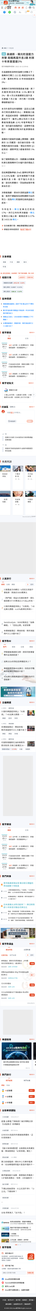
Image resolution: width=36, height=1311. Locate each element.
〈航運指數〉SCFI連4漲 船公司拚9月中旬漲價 (5, 500)
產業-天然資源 (12, 967)
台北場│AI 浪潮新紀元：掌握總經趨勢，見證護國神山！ (21, 355)
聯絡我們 (27, 1304)
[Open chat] (31, 12)
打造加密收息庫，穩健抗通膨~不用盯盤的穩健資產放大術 (21, 365)
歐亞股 (11, 48)
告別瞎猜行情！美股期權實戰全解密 (19, 225)
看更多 (31, 332)
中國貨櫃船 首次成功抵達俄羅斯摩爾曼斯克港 (30, 500)
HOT (10, 345)
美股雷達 (11, 723)
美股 (5, 48)
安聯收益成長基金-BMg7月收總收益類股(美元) (14, 973)
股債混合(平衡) (13, 978)
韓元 (30, 192)
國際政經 (11, 708)
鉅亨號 (18, 1300)
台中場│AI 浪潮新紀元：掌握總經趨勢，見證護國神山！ (21, 346)
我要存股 (30, 277)
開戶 (32, 975)
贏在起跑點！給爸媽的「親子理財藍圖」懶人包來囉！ (17, 273)
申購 (32, 963)
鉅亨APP (11, 1300)
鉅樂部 (24, 1300)
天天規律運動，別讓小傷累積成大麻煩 (30, 475)
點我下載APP (25, 229)
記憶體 (9, 1090)
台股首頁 (22, 277)
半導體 (9, 1102)
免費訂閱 (31, 1273)
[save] (26, 12)
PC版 (4, 1300)
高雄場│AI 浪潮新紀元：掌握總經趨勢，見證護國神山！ (21, 374)
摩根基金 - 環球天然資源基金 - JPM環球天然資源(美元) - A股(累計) (14, 961)
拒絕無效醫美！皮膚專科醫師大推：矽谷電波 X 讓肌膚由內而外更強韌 (17, 500)
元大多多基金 (6, 983)
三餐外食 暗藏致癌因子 (18, 475)
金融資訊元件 (18, 1304)
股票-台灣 (11, 987)
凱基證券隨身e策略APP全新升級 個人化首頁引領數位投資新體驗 (5, 475)
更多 (31, 584)
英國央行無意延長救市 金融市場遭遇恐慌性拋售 (19, 449)
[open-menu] (2, 8)
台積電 (9, 1096)
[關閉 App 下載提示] (2, 3)
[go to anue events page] (26, 7)
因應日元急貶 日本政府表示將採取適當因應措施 (19, 438)
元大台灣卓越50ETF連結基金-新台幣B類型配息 (14, 993)
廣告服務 (9, 1304)
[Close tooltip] (30, 17)
